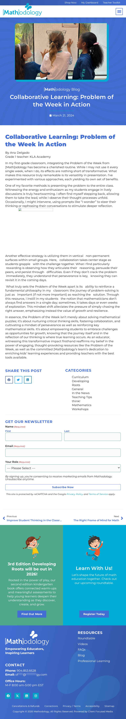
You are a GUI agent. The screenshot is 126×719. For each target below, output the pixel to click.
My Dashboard (89, 2)
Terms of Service (98, 494)
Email (15, 446)
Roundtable (86, 638)
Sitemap (109, 706)
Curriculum (80, 377)
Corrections (51, 706)
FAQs (81, 649)
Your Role (17, 461)
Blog (81, 655)
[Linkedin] (27, 696)
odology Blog (62, 89)
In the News (81, 393)
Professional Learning (94, 661)
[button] (119, 11)
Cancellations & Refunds (26, 706)
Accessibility (92, 706)
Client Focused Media (100, 711)
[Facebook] (8, 696)
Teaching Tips (82, 397)
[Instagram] (36, 696)
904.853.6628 (26, 670)
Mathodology (41, 711)
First (8, 431)
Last (66, 431)
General (77, 389)
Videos (83, 644)
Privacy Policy (75, 494)
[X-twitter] (17, 696)
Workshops (80, 409)
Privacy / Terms (72, 706)
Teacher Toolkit (111, 2)
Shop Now (70, 2)
